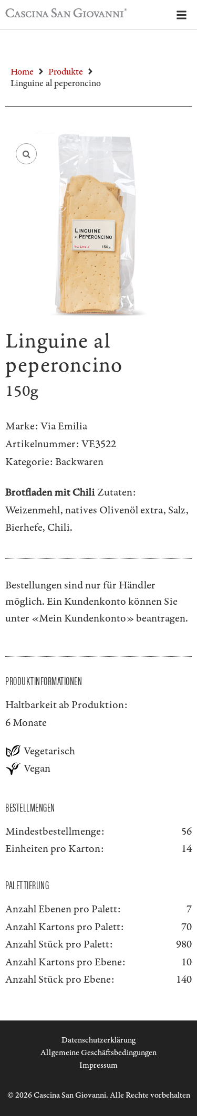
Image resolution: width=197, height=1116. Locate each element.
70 (186, 927)
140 (184, 979)
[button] (26, 153)
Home (22, 72)
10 (186, 962)
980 (184, 944)
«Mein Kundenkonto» (83, 618)
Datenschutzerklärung (98, 1040)
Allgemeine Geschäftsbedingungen (98, 1052)
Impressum (98, 1065)
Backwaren (79, 462)
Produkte (65, 72)
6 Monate (26, 722)
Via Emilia (63, 426)
